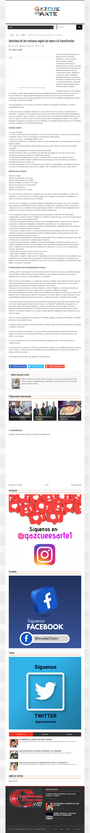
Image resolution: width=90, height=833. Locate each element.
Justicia (42, 46)
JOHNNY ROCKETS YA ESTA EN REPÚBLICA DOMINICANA (65, 814)
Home (55, 829)
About (61, 829)
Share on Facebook (19, 366)
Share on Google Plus (57, 366)
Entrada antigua (76, 485)
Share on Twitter (38, 366)
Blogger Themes (40, 829)
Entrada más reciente (15, 485)
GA (38, 46)
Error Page (76, 829)
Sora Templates (20, 829)
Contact (68, 829)
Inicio (47, 485)
